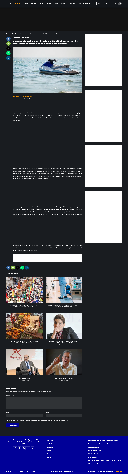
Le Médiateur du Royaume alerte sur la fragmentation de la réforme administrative (24, 377)
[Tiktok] (112, 3)
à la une (17, 38)
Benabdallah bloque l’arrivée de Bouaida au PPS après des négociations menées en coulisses (64, 377)
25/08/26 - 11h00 (65, 381)
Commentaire (11, 395)
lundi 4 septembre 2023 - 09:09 (21, 99)
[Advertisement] (47, 258)
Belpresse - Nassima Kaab (22, 96)
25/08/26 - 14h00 (25, 345)
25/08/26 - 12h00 (25, 381)
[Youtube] (106, 3)
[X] (115, 3)
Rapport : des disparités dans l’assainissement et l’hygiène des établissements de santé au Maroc (64, 306)
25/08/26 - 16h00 (65, 309)
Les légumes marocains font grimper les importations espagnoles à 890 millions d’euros (24, 342)
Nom (8, 412)
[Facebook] (103, 3)
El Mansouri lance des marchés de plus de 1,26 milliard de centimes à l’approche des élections (64, 342)
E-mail (48, 412)
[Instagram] (109, 3)
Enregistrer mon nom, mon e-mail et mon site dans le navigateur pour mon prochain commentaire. (38, 420)
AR (99, 3)
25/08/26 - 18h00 (25, 309)
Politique (25, 38)
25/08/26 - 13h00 (65, 345)
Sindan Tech (118, 471)
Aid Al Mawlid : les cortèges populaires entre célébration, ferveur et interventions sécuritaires (24, 306)
